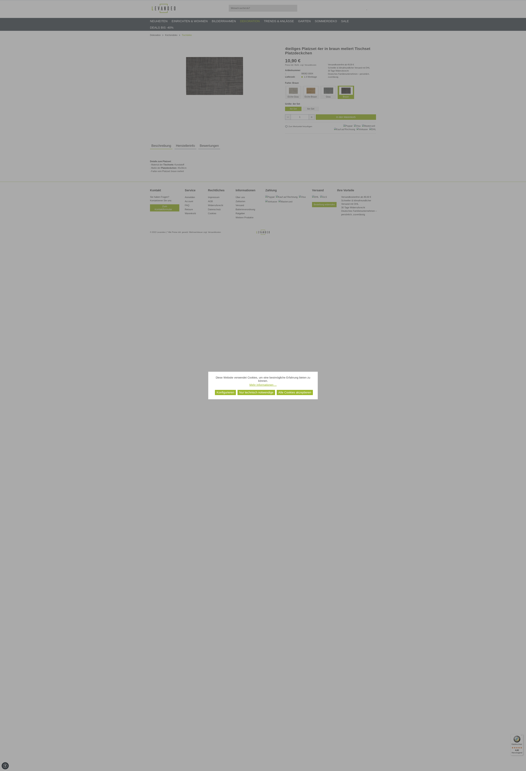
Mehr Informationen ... (263, 384)
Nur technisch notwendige (256, 392)
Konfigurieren (225, 392)
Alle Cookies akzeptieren (294, 392)
